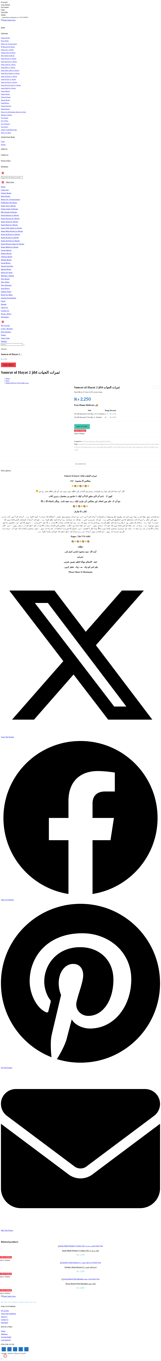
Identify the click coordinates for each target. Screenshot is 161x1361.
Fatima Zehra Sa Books (9, 209)
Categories (5, 190)
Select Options (8, 365)
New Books (5, 279)
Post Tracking (5, 7)
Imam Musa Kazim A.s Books (12, 231)
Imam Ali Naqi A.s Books (10, 241)
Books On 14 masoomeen (10, 199)
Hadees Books (6, 253)
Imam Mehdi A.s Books (9, 247)
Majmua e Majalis (7, 276)
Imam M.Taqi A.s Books (10, 238)
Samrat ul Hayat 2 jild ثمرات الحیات (17, 383)
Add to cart (82, 426)
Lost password (5, 1340)
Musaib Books (6, 260)
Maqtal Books (6, 269)
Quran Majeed (6, 250)
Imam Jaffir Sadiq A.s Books (11, 228)
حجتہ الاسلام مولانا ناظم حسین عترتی (103, 447)
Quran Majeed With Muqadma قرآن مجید (80, 1284)
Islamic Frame (6, 292)
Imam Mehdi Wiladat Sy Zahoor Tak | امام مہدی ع (80, 1251)
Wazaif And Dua (7, 266)
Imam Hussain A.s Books (10, 218)
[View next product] (158, 387)
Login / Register (5, 5)
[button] (80, 431)
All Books (85, 441)
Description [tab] (80, 464)
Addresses (4, 1334)
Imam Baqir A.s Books (9, 225)
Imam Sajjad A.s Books (9, 222)
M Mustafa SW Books (9, 203)
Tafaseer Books (6, 257)
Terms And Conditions (8, 1314)
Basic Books (5, 196)
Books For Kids (6, 272)
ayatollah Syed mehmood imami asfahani (91, 444)
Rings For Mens (7, 295)
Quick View (99, 1246)
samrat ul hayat (135, 444)
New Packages (6, 285)
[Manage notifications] (5, 1356)
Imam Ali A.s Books (8, 206)
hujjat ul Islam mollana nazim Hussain (117, 444)
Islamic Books (6, 193)
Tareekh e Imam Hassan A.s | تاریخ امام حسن (80, 1267)
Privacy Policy (6, 314)
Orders (3, 10)
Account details (6, 1337)
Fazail (3, 301)
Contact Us (5, 311)
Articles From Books (8, 298)
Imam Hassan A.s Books (10, 215)
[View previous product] (154, 387)
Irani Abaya (5, 288)
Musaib (3, 304)
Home (3, 187)
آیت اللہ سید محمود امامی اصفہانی (137, 447)
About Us (4, 307)
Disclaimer (5, 317)
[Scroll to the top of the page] (1, 1356)
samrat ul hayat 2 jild (147, 444)
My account (4, 2)
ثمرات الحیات (120, 447)
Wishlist (3, 15)
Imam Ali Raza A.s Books (10, 234)
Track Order (4, 12)
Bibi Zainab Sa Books (9, 212)
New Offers (5, 282)
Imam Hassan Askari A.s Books (12, 244)
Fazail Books (5, 263)
